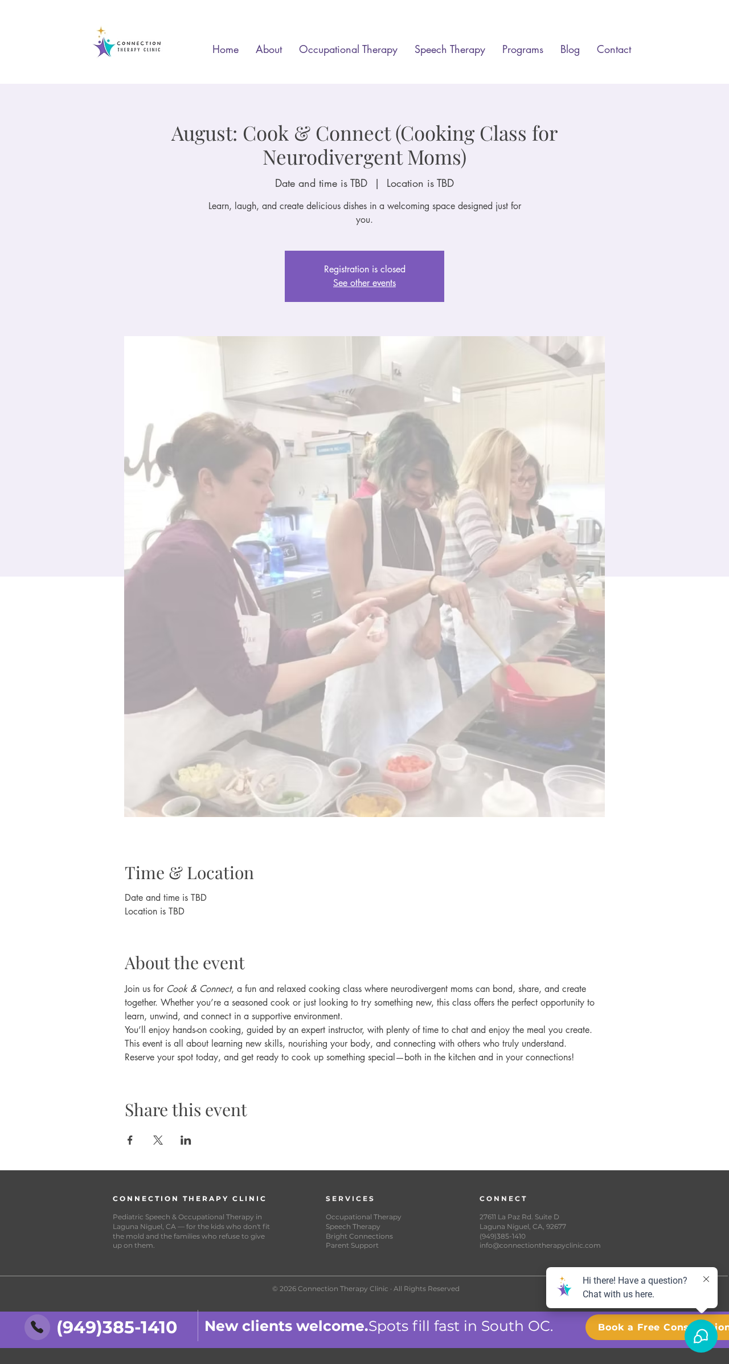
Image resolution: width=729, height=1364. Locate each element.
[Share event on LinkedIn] (186, 1140)
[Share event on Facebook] (130, 1140)
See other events (364, 283)
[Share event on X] (158, 1140)
